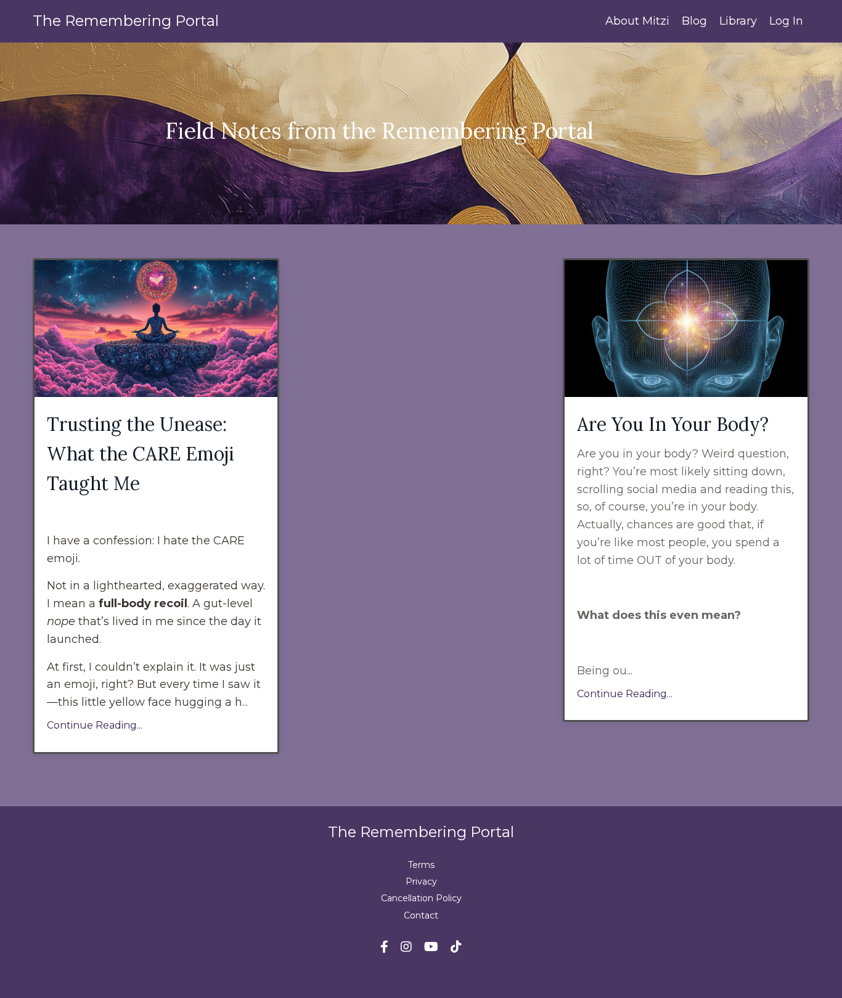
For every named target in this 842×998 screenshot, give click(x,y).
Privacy (421, 881)
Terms (421, 864)
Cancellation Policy (421, 898)
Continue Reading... (94, 725)
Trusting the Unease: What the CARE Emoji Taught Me (140, 453)
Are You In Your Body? (673, 424)
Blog (694, 21)
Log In (786, 21)
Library (738, 21)
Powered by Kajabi (421, 965)
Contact (421, 915)
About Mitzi (637, 21)
